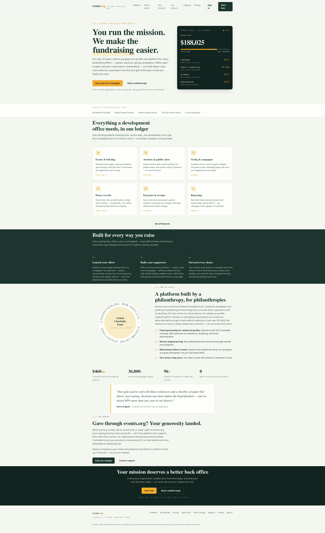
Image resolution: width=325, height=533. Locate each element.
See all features (162, 223)
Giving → (195, 175)
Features (187, 5)
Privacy (221, 512)
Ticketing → (101, 175)
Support (211, 512)
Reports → (195, 211)
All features (165, 512)
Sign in (210, 6)
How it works (147, 6)
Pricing (197, 5)
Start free (223, 6)
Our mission (161, 6)
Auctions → (148, 175)
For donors (174, 6)
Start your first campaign (107, 83)
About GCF (186, 512)
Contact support (127, 460)
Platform (137, 5)
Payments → (148, 211)
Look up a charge (103, 460)
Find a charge (199, 512)
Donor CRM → (101, 211)
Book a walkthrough (137, 83)
